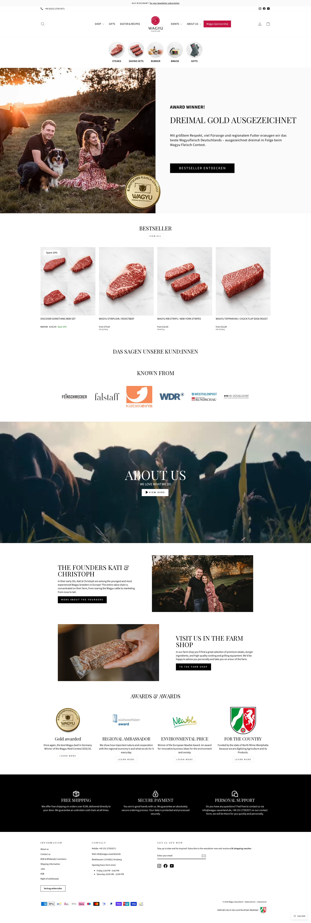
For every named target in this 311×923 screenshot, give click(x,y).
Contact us (45, 854)
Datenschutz (250, 902)
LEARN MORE (68, 756)
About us (44, 849)
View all (155, 236)
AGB (42, 873)
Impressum (261, 902)
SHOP (98, 24)
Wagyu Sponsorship (217, 24)
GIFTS (112, 24)
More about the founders (82, 599)
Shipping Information (50, 864)
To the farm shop (193, 666)
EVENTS (175, 24)
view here (157, 492)
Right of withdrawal (49, 878)
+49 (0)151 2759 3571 (55, 8)
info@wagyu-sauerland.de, (217, 810)
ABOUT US (193, 24)
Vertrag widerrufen (53, 888)
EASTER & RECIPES (130, 24)
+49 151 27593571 (242, 810)
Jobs (42, 868)
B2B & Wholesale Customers (53, 859)
